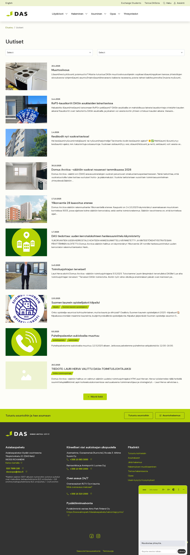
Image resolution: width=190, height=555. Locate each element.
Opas (113, 13)
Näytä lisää (97, 396)
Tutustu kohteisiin (137, 453)
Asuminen (96, 13)
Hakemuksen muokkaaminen (142, 466)
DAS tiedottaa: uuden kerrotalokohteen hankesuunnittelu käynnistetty (95, 236)
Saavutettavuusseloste (88, 551)
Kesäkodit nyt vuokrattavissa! (70, 136)
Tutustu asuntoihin (138, 415)
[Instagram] (98, 536)
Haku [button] (168, 3)
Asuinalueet (134, 457)
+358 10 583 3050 (79, 459)
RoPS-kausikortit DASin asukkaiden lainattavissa (82, 103)
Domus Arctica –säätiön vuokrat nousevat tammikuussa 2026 (91, 169)
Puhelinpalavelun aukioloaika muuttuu (75, 335)
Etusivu (9, 27)
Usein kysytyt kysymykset (141, 480)
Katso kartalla (12, 462)
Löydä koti (57, 13)
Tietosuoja (108, 551)
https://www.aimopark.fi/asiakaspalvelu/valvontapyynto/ (95, 512)
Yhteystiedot (131, 13)
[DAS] (17, 14)
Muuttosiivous (60, 70)
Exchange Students (131, 3)
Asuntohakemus (171, 415)
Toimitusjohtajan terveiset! (68, 269)
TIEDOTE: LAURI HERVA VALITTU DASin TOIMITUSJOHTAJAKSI (91, 369)
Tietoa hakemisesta (138, 471)
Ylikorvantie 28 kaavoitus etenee (72, 203)
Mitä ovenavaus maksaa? (79, 487)
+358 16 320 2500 (79, 493)
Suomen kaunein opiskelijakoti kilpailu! (75, 302)
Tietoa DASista (152, 3)
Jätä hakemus (135, 462)
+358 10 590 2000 (79, 468)
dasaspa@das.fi (14, 471)
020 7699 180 (13, 468)
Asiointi (180, 3)
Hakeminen (77, 13)
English (9, 3)
